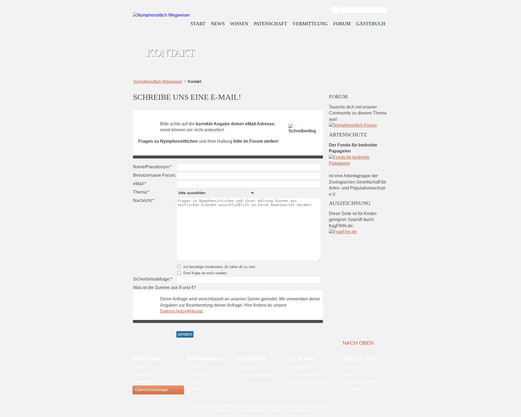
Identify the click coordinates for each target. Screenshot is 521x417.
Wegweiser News (303, 367)
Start (197, 23)
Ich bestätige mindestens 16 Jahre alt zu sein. (219, 267)
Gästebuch (370, 23)
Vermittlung (310, 23)
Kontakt (139, 367)
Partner (193, 382)
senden (185, 334)
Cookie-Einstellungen (151, 390)
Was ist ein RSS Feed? (308, 382)
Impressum (142, 374)
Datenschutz (143, 382)
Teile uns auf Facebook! (253, 375)
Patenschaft (270, 23)
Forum (342, 23)
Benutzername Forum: (154, 175)
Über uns (194, 367)
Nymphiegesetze (357, 389)
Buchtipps (352, 367)
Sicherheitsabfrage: (152, 278)
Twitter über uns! (248, 367)
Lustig (348, 374)
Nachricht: (143, 200)
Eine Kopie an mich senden (205, 273)
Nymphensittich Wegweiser (158, 81)
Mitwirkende (196, 374)
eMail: (142, 183)
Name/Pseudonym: (152, 166)
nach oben (358, 343)
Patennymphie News (306, 374)
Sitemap (193, 389)
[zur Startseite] (161, 15)
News (218, 23)
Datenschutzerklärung (181, 311)
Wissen (239, 23)
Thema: (142, 191)
